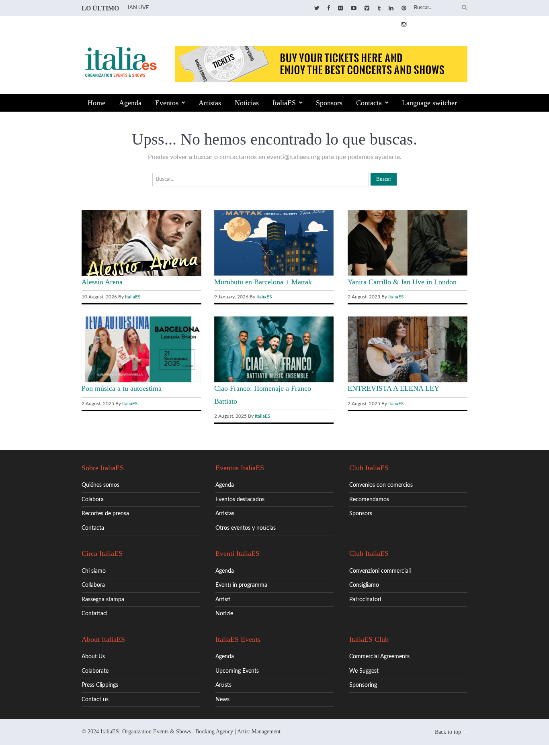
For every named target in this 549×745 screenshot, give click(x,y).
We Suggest (364, 671)
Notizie (224, 613)
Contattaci (94, 613)
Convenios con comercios (381, 485)
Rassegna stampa (103, 599)
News (222, 699)
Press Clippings (100, 685)
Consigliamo (364, 585)
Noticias (247, 103)
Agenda (130, 103)
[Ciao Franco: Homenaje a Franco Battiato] (274, 381)
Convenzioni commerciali (380, 571)
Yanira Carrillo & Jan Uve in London (402, 282)
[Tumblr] (379, 8)
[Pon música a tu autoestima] (141, 381)
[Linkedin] (391, 8)
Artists (223, 685)
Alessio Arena (102, 282)
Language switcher (429, 103)
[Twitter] (317, 8)
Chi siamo (94, 571)
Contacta (369, 103)
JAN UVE (138, 7)
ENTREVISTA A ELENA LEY (393, 388)
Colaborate (95, 671)
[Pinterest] (404, 8)
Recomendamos (369, 499)
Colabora (93, 499)
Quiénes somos (100, 485)
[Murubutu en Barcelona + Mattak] (274, 274)
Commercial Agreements (379, 656)
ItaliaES (284, 103)
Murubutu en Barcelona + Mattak (263, 282)
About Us (93, 656)
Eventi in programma (241, 585)
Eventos (166, 103)
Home (96, 103)
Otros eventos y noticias (245, 528)
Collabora (93, 585)
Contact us (95, 699)
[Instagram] (404, 24)
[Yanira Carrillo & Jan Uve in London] (407, 274)
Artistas (210, 103)
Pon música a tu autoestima (122, 388)
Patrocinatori (365, 599)
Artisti (223, 599)
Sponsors (329, 103)
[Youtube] (353, 8)
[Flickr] (340, 8)
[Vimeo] (367, 8)
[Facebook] (329, 8)
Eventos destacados (239, 499)
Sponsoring (363, 685)
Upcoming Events (237, 671)
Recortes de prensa (105, 513)
